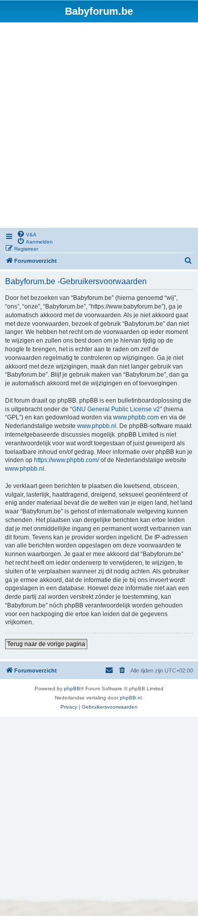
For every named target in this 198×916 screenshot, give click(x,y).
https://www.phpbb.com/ (66, 460)
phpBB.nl (131, 697)
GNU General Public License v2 (116, 409)
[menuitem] (27, 233)
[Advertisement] (99, 126)
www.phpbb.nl (96, 426)
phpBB (72, 688)
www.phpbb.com (136, 417)
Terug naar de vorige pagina (46, 644)
